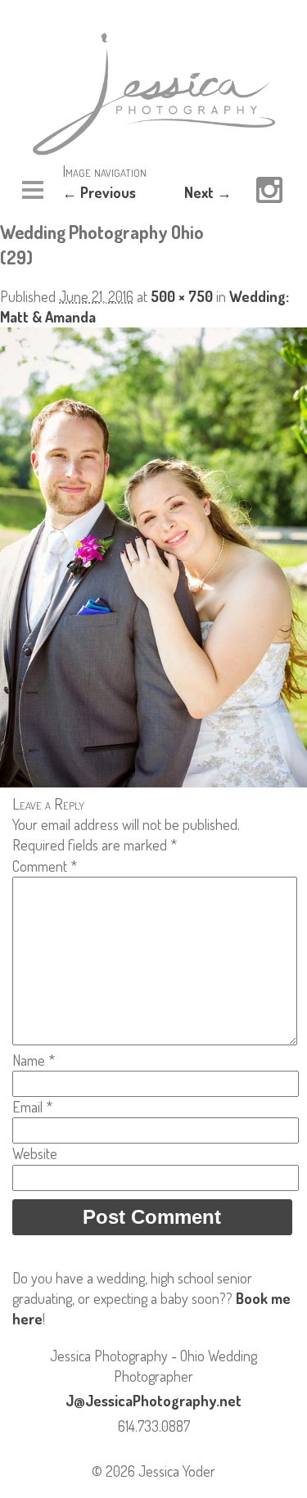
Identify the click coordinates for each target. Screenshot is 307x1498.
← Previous (99, 192)
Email (32, 1107)
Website (34, 1153)
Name (33, 1060)
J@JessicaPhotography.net (153, 1401)
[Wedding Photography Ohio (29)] (153, 782)
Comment (44, 866)
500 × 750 (182, 296)
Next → (208, 192)
